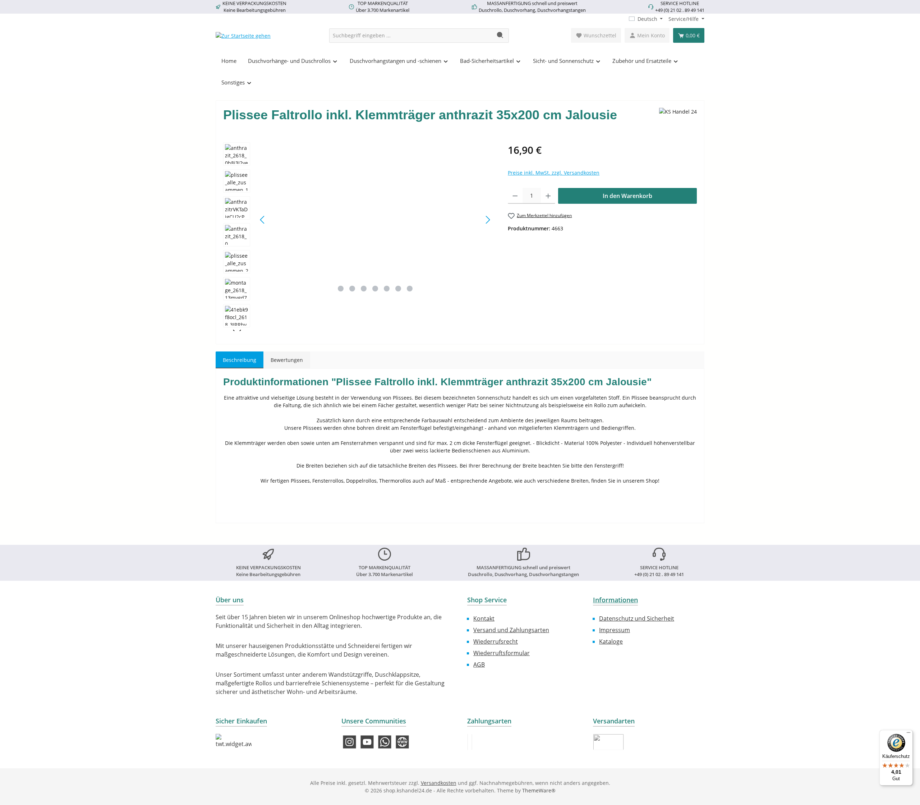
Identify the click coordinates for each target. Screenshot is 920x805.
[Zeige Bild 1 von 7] (341, 288)
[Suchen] (500, 35)
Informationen (615, 599)
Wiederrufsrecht (495, 641)
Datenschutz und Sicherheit (636, 618)
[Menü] (908, 734)
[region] (358, 236)
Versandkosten (438, 782)
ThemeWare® (539, 790)
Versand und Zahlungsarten (511, 630)
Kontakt (483, 618)
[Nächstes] (487, 219)
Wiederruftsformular (501, 653)
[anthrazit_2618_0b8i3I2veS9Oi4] (375, 219)
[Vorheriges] (262, 219)
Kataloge (611, 641)
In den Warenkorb (627, 196)
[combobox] (410, 35)
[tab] (239, 359)
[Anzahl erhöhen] (548, 196)
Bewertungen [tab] (287, 359)
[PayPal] (467, 742)
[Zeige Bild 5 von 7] (387, 288)
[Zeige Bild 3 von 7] (364, 288)
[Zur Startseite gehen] (243, 35)
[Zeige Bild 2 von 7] (352, 288)
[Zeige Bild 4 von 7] (375, 288)
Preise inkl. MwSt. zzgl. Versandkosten (553, 172)
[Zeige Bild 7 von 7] (410, 288)
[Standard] (608, 742)
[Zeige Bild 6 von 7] (398, 288)
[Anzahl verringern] (515, 196)
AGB (479, 664)
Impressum (614, 630)
